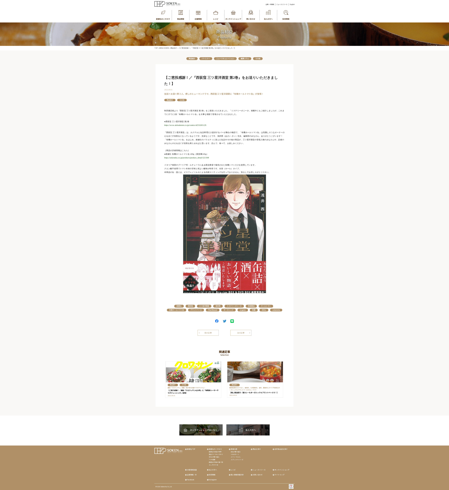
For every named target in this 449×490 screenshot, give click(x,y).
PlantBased (212, 310)
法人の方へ (213, 470)
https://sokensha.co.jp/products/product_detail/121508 (186, 158)
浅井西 (217, 306)
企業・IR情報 (270, 4)
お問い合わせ (258, 475)
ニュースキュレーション (225, 58)
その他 (257, 58)
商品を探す (257, 449)
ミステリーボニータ (234, 306)
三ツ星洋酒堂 (204, 306)
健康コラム (245, 58)
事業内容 (234, 449)
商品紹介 (192, 58)
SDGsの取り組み (214, 457)
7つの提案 (212, 460)
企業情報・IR (192, 475)
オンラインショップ (282, 470)
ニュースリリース (281, 4)
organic (243, 310)
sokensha (276, 310)
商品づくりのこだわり (216, 454)
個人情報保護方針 (237, 475)
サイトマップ (279, 475)
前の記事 (208, 333)
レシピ (233, 470)
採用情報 (212, 475)
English (292, 4)
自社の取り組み (236, 452)
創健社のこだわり (215, 449)
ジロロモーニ (235, 454)
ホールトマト (266, 306)
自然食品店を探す (281, 449)
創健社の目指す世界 (215, 452)
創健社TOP (191, 449)
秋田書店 (251, 306)
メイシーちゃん (236, 457)
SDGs (264, 310)
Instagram (213, 480)
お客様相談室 (192, 470)
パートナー (206, 58)
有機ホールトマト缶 (176, 310)
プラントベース (196, 310)
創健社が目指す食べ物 (216, 462)
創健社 (179, 306)
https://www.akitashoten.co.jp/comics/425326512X (185, 125)
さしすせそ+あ (213, 465)
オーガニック (228, 310)
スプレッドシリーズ (237, 460)
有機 (253, 310)
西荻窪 (190, 306)
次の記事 (241, 333)
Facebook (190, 480)
